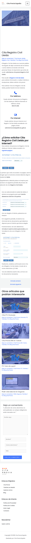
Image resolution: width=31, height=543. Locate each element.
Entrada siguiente (15, 284)
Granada (23, 317)
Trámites (12, 60)
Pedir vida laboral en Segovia (13, 392)
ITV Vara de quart (9, 366)
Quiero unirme (6, 524)
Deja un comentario (7, 58)
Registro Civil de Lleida (17, 78)
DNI (21, 343)
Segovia (19, 394)
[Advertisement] (15, 38)
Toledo (25, 343)
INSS (15, 394)
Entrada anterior (16, 281)
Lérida (23, 58)
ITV (27, 317)
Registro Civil (5, 60)
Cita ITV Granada (8, 315)
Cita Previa (18, 58)
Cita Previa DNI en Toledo (11, 340)
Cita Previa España (14, 3)
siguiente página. (7, 150)
